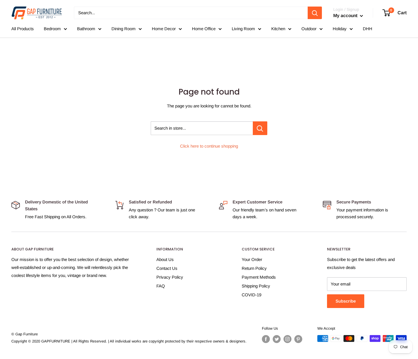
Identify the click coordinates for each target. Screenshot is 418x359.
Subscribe (346, 301)
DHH (367, 28)
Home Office (204, 28)
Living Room (243, 28)
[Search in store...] (260, 128)
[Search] (315, 13)
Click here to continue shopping (209, 146)
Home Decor (164, 28)
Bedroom (52, 28)
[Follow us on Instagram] (287, 339)
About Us (165, 259)
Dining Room (123, 28)
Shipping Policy (256, 285)
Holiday (340, 28)
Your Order (252, 259)
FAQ (160, 285)
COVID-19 (251, 294)
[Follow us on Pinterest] (298, 339)
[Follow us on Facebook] (266, 339)
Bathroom (86, 28)
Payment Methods (259, 277)
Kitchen (278, 28)
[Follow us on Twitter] (277, 339)
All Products (22, 28)
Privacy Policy (169, 277)
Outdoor (308, 28)
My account (346, 15)
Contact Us (166, 268)
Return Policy (254, 268)
